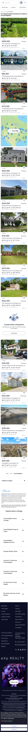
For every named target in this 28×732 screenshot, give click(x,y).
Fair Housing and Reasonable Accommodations (14, 698)
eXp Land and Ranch (20, 624)
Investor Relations (5, 614)
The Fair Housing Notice (20, 707)
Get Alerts (23, 7)
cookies (5, 712)
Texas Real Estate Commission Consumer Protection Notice (14, 704)
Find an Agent (4, 608)
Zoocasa (17, 608)
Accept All (14, 726)
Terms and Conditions (6, 632)
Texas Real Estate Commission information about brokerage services (14, 703)
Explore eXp (4, 605)
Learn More (20, 710)
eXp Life (17, 605)
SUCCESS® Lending (20, 614)
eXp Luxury (18, 622)
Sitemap (3, 646)
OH (11, 473)
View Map (15, 131)
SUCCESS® (18, 611)
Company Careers (5, 616)
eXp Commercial (19, 619)
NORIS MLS (4, 495)
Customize (14, 729)
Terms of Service (13, 696)
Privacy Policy (4, 638)
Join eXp (3, 611)
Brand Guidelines (5, 643)
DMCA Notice (14, 693)
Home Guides (4, 619)
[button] (14, 480)
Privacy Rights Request (7, 635)
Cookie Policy (4, 641)
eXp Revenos (18, 616)
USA (7, 473)
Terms (4, 718)
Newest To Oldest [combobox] (14, 7)
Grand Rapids (18, 473)
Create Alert (14, 333)
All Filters (6, 7)
